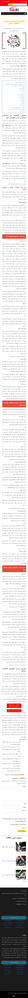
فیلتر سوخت (22, 89)
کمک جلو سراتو (16, 607)
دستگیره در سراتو (17, 459)
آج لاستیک (21, 324)
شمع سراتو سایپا (19, 208)
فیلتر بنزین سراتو (17, 508)
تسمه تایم (22, 91)
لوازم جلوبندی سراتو (20, 923)
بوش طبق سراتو (17, 356)
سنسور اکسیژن (22, 105)
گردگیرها (22, 102)
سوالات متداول (21, 111)
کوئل (23, 106)
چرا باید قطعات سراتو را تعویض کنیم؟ (18, 85)
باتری (23, 98)
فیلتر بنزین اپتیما (20, 972)
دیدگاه (24, 786)
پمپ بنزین (22, 93)
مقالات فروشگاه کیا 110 (16, 28)
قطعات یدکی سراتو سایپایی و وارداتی (14, 706)
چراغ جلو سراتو (20, 194)
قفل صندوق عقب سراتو (7, 923)
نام (25, 804)
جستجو (10, 4)
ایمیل (24, 807)
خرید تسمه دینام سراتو (14, 711)
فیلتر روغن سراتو (21, 88)
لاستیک (23, 87)
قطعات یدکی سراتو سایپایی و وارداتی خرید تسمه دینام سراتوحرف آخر (15, 110)
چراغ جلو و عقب (21, 97)
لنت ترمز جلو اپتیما (7, 965)
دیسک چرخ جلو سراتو (20, 927)
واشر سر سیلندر (21, 100)
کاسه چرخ (22, 103)
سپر (23, 92)
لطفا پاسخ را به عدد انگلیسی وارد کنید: (18, 824)
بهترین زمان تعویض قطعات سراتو (17, 107)
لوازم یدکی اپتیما (21, 549)
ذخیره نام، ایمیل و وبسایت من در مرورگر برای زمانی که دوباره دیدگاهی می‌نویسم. (14, 820)
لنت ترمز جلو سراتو (17, 665)
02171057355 (23, 2)
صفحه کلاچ (22, 96)
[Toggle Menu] (25, 13)
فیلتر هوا (22, 101)
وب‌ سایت (24, 810)
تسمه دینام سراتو (8, 927)
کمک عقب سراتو (8, 970)
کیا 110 (23, 28)
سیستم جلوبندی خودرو (20, 94)
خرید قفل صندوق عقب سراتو (14, 184)
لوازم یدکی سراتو (19, 121)
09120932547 (5, 2)
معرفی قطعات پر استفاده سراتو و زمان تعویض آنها (14, 84)
